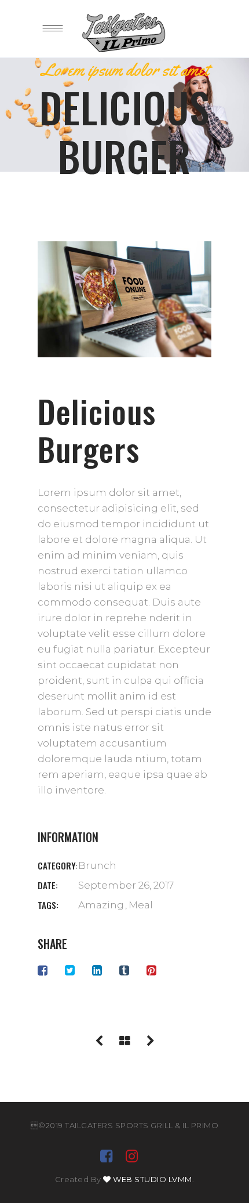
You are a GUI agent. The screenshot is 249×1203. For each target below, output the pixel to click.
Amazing (101, 905)
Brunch (97, 865)
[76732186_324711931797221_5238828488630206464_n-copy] (124, 299)
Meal (141, 905)
